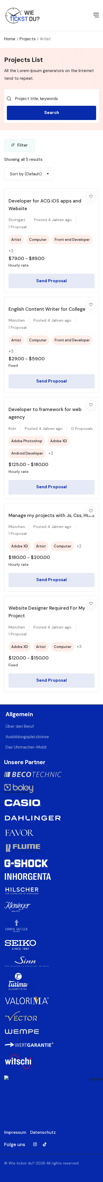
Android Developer (27, 453)
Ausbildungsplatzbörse (27, 737)
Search (51, 112)
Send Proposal (51, 281)
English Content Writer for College (47, 309)
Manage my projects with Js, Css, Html (51, 515)
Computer (38, 239)
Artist (16, 239)
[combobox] (29, 174)
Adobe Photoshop (26, 441)
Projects (28, 39)
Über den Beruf (19, 726)
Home (9, 39)
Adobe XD (58, 441)
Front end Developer (72, 239)
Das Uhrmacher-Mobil (25, 747)
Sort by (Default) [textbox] (26, 174)
